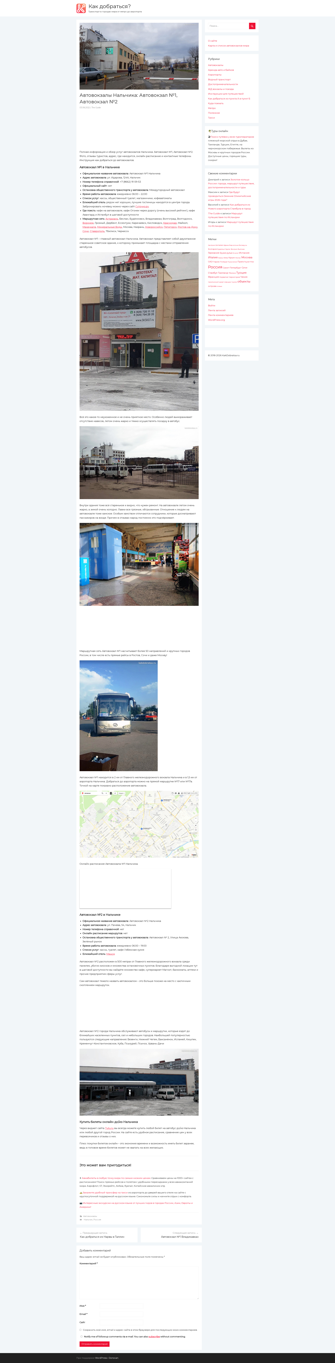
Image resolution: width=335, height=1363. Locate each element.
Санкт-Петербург (232, 267)
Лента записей (217, 310)
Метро (212, 108)
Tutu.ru (109, 1128)
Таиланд (223, 273)
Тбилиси (232, 273)
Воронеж (88, 223)
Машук (110, 954)
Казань (220, 258)
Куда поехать (216, 103)
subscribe (154, 1336)
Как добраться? (109, 6)
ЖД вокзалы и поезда (221, 89)
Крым (231, 257)
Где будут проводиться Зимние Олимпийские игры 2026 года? (229, 196)
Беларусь (243, 245)
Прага (241, 262)
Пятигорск (170, 227)
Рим (252, 262)
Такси (211, 117)
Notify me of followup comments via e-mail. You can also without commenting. (134, 1336)
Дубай (229, 253)
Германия (213, 253)
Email (83, 1314)
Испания (244, 253)
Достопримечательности (223, 84)
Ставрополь (97, 231)
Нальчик (88, 1219)
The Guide (96, 107)
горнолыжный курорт (216, 282)
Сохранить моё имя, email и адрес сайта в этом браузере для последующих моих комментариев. (140, 1330)
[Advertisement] (139, 129)
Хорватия (223, 277)
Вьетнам (241, 249)
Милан (238, 258)
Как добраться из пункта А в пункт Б (229, 98)
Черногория (234, 277)
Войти (211, 305)
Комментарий (89, 1263)
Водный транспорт (219, 79)
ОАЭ (210, 262)
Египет (235, 253)
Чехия (244, 277)
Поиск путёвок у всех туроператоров (232, 137)
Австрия (211, 245)
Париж (216, 262)
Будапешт (221, 249)
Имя (83, 1306)
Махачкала (89, 227)
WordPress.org (216, 320)
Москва (246, 257)
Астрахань (111, 218)
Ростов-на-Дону (187, 227)
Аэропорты (215, 74)
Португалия (232, 262)
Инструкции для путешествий (226, 93)
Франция (213, 277)
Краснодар (170, 223)
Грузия (223, 253)
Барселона (233, 245)
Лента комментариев (220, 315)
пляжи (219, 286)
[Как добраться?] (81, 8)
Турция (241, 272)
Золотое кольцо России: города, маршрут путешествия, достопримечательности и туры (231, 183)
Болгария (212, 249)
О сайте (212, 40)
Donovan (113, 1358)
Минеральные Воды (109, 227)
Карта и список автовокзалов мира (228, 45)
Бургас (227, 249)
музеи (234, 282)
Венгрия (234, 249)
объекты (244, 281)
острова (212, 286)
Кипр (226, 258)
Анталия (219, 245)
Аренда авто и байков (221, 70)
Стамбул (212, 273)
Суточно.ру (142, 206)
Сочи (86, 231)
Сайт (82, 1322)
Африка (226, 245)
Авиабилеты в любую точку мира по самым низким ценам (116, 1178)
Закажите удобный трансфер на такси (105, 1192)
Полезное (214, 113)
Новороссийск (154, 227)
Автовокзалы (90, 1216)
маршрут (227, 282)
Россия (97, 1219)
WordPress (101, 1358)
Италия (213, 257)
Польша (223, 262)
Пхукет (247, 262)
